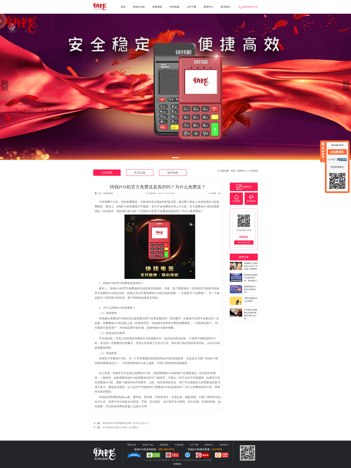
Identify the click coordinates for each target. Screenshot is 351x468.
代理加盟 (174, 6)
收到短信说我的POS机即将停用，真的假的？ (250, 276)
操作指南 (172, 172)
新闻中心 (208, 6)
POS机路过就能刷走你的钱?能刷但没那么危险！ (250, 311)
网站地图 (208, 460)
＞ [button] (346, 85)
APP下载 (191, 6)
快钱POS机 (139, 6)
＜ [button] (4, 85)
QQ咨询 (236, 201)
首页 (123, 6)
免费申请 (247, 187)
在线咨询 (251, 201)
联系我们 (226, 6)
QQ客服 (331, 159)
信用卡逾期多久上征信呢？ (250, 299)
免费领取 (157, 6)
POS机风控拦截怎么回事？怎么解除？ (121, 427)
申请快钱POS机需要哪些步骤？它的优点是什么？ (127, 423)
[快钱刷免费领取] (175, 87)
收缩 (322, 152)
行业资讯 (106, 172)
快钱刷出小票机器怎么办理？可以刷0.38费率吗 (250, 264)
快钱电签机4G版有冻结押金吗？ (250, 288)
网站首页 (131, 445)
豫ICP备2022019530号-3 (193, 460)
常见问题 (139, 172)
